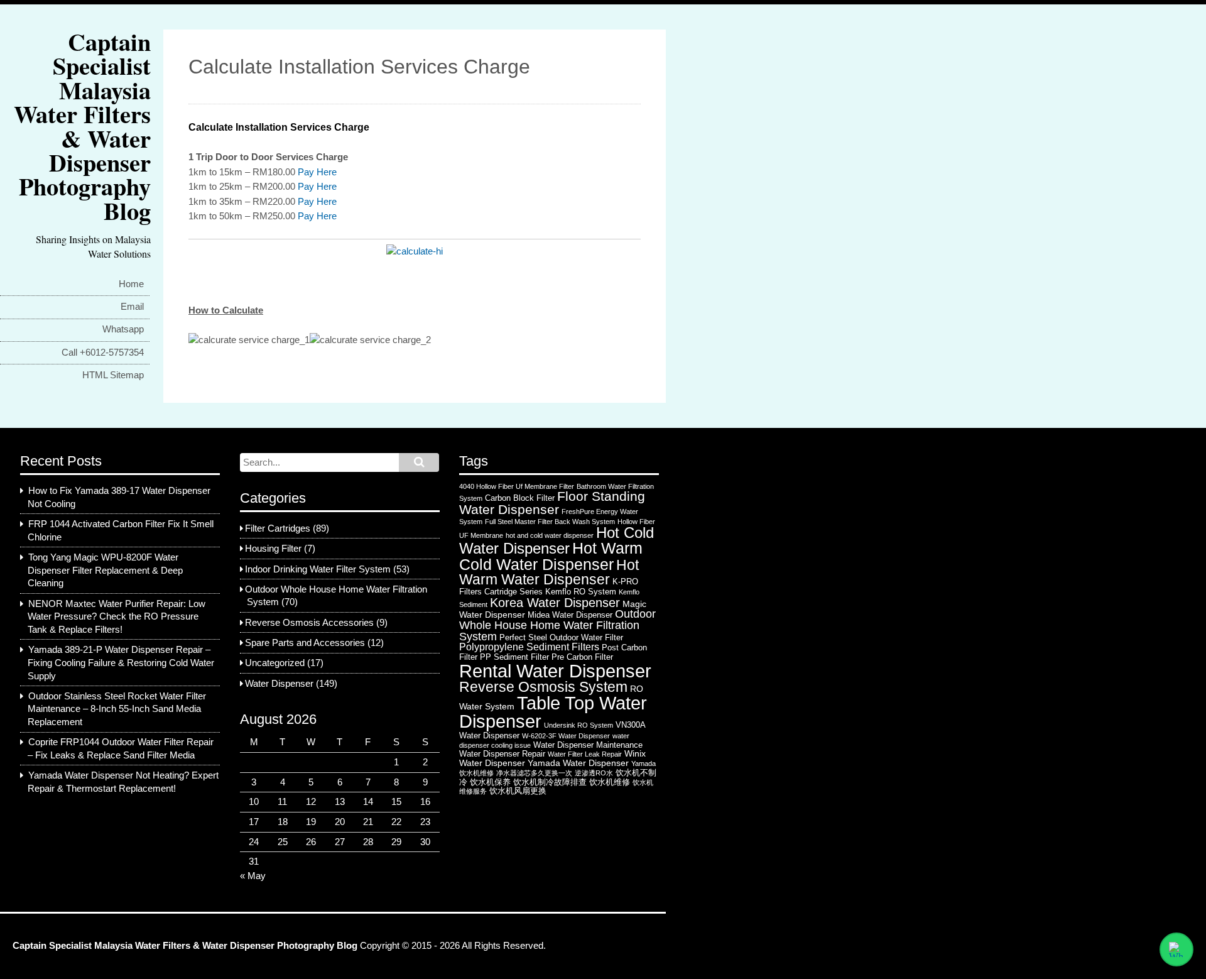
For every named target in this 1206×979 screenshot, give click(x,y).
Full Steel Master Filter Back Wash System (550, 521)
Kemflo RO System (580, 591)
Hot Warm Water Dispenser (549, 572)
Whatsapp (123, 329)
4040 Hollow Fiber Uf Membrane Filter (516, 486)
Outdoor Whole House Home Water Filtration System (557, 625)
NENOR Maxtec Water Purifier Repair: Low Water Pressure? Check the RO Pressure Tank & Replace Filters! (116, 617)
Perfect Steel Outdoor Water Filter (561, 637)
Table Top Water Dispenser (553, 712)
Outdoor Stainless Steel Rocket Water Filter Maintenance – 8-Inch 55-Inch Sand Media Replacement (117, 709)
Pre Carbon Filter (582, 657)
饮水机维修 (609, 782)
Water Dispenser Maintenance (588, 745)
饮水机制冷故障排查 (550, 782)
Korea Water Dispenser (555, 603)
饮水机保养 (490, 782)
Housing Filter (273, 549)
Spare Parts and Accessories (305, 643)
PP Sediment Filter (514, 657)
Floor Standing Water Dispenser (552, 503)
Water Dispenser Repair (502, 753)
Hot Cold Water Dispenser (556, 541)
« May (253, 876)
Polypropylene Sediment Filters (529, 647)
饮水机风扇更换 (517, 791)
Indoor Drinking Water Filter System (318, 569)
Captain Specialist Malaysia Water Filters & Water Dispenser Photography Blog (82, 126)
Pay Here (317, 172)
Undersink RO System (578, 725)
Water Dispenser (279, 684)
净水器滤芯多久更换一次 (534, 773)
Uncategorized (275, 663)
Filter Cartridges (277, 528)
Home (131, 284)
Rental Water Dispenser (555, 670)
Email (132, 307)
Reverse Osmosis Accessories (309, 623)
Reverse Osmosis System (543, 687)
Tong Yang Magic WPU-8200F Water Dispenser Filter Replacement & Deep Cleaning (105, 570)
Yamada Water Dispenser (578, 763)
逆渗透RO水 (594, 773)
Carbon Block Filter (520, 498)
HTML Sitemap (113, 375)
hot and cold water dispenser (550, 535)
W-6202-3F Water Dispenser (566, 736)
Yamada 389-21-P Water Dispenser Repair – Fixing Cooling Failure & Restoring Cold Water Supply (121, 663)
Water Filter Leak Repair (585, 754)
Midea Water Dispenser (570, 615)
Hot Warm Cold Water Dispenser (551, 556)
